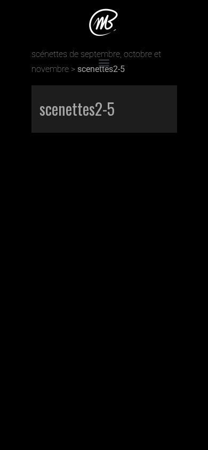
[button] (104, 62)
